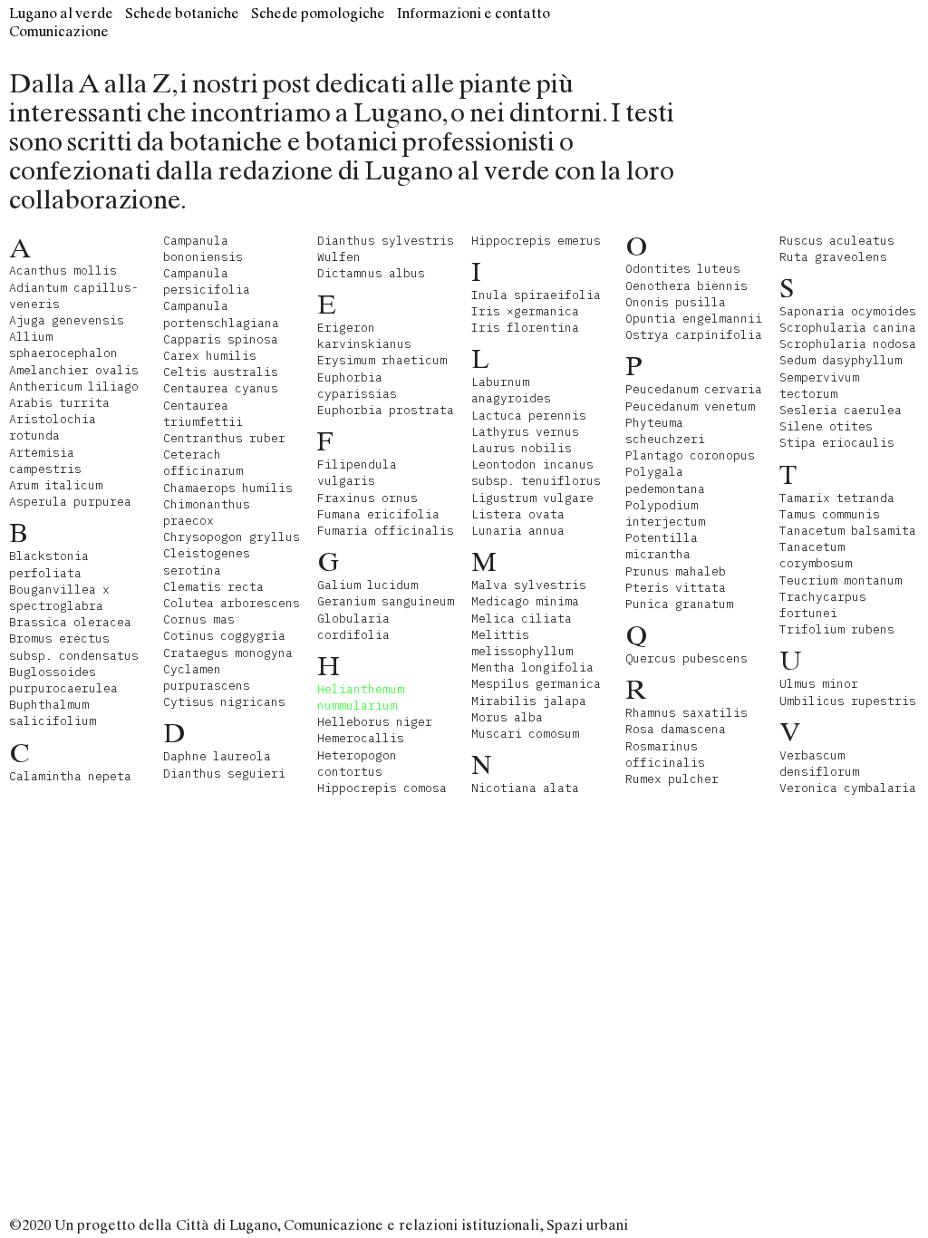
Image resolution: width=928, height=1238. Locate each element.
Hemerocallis (360, 738)
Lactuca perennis (528, 415)
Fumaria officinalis (385, 530)
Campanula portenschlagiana (221, 314)
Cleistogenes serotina (206, 561)
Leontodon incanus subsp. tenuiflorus (536, 472)
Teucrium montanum (840, 580)
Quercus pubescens (686, 658)
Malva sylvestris (528, 585)
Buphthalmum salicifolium (52, 713)
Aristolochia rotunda (52, 427)
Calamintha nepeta (70, 776)
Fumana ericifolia (378, 514)
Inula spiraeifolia (536, 295)
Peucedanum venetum (690, 406)
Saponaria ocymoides (847, 311)
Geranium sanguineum (385, 601)
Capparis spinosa (220, 339)
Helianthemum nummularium (360, 697)
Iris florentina (525, 327)
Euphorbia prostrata (385, 410)
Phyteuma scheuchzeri (665, 431)
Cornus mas (199, 619)
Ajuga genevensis (66, 320)
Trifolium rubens (836, 629)
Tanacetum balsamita (847, 530)
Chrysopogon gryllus (231, 537)
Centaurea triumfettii (203, 414)
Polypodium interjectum (665, 513)
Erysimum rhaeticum (382, 360)
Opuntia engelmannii (693, 318)
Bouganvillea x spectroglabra (59, 598)
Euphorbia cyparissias (357, 385)
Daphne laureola (217, 756)
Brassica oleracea (70, 622)
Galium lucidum (367, 585)
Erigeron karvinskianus (364, 336)
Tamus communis (829, 514)
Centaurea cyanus (220, 388)
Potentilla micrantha (661, 546)
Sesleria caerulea (840, 410)
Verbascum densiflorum (819, 763)
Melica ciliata (521, 618)
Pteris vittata (675, 587)
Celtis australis (220, 372)
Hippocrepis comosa (382, 788)
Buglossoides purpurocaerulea (63, 680)
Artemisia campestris (45, 461)
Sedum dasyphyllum (840, 360)
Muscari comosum (525, 733)
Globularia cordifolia (353, 627)
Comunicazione (59, 31)
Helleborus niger (374, 722)
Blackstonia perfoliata (49, 564)
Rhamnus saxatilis (686, 713)
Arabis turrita (59, 403)
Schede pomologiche (318, 13)
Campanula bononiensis (203, 249)
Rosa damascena (675, 729)
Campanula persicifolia (206, 281)
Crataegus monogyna (228, 653)
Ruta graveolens (833, 257)
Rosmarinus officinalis (665, 754)
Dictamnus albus (371, 273)
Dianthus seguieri (224, 773)
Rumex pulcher (672, 779)
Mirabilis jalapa (528, 701)
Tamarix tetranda (836, 498)
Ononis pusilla (675, 302)
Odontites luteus (682, 268)
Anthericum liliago (74, 386)
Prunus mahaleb (675, 571)
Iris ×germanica (525, 311)
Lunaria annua (518, 530)
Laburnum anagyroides (511, 390)
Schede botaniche (182, 13)
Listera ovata (518, 514)
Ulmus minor (818, 684)
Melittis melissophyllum (522, 643)
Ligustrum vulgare (532, 498)
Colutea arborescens (231, 603)
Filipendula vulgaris (357, 472)
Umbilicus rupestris (847, 701)
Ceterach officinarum (203, 463)
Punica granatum (679, 604)
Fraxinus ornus (367, 498)
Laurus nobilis (521, 448)
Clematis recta (213, 587)
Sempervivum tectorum (819, 385)
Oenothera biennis (686, 286)
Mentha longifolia (532, 667)
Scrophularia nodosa (847, 344)
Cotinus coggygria (224, 635)
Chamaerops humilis (228, 488)
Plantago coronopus (690, 455)
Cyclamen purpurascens (206, 677)
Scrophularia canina (847, 327)
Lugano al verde (61, 13)
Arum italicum (55, 485)
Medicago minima (525, 601)
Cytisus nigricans (224, 702)
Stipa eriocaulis (836, 442)
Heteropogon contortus (357, 763)
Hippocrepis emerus (536, 240)
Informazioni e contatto (473, 13)
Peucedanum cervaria (693, 389)
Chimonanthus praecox (206, 512)
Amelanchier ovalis (74, 370)
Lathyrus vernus (525, 432)
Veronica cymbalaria (847, 788)
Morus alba (507, 717)
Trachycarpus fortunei (822, 605)
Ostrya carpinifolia (693, 335)
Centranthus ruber (224, 438)
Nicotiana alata (525, 788)
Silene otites (826, 426)
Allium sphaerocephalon (63, 345)
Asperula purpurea (70, 501)
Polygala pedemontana (665, 480)
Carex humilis (209, 355)
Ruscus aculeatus (836, 240)
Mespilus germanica (536, 684)
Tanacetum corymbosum (815, 555)
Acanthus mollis (63, 270)
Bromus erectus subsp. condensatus (74, 647)
